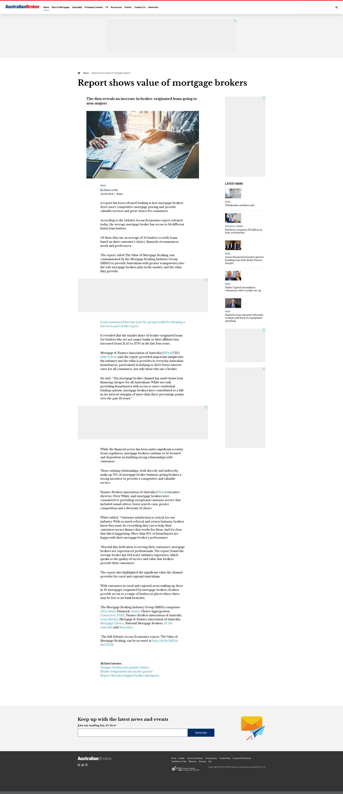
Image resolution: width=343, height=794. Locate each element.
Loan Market (109, 619)
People (181, 758)
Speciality (77, 7)
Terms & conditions (195, 758)
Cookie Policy (224, 758)
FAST (121, 615)
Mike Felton (108, 357)
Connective (108, 615)
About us (192, 761)
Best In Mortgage (61, 7)
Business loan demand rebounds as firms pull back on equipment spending (244, 318)
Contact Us (140, 7)
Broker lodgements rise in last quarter (126, 671)
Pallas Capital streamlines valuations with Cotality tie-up (243, 289)
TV (106, 7)
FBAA (161, 492)
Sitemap (202, 761)
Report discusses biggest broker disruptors (129, 675)
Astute (112, 611)
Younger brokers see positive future (124, 667)
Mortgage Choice (112, 623)
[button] (319, 7)
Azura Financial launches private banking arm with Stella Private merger (244, 260)
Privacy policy (211, 758)
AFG (103, 611)
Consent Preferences (242, 758)
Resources (116, 7)
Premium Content (94, 7)
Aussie (135, 611)
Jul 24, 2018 (106, 194)
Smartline (126, 627)
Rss (210, 761)
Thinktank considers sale (239, 205)
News (46, 7)
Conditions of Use (179, 761)
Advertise (153, 7)
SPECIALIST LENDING (234, 226)
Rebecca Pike (111, 190)
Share (119, 194)
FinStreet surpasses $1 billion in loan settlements (243, 231)
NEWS (227, 202)
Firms (174, 758)
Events (128, 7)
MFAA (167, 352)
